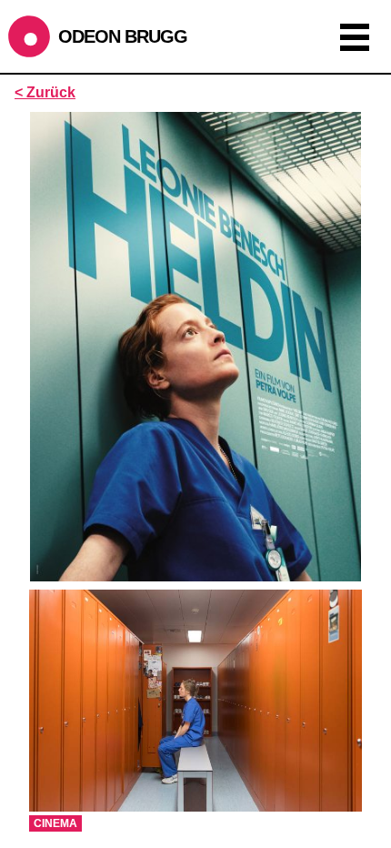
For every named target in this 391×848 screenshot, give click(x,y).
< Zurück (45, 92)
